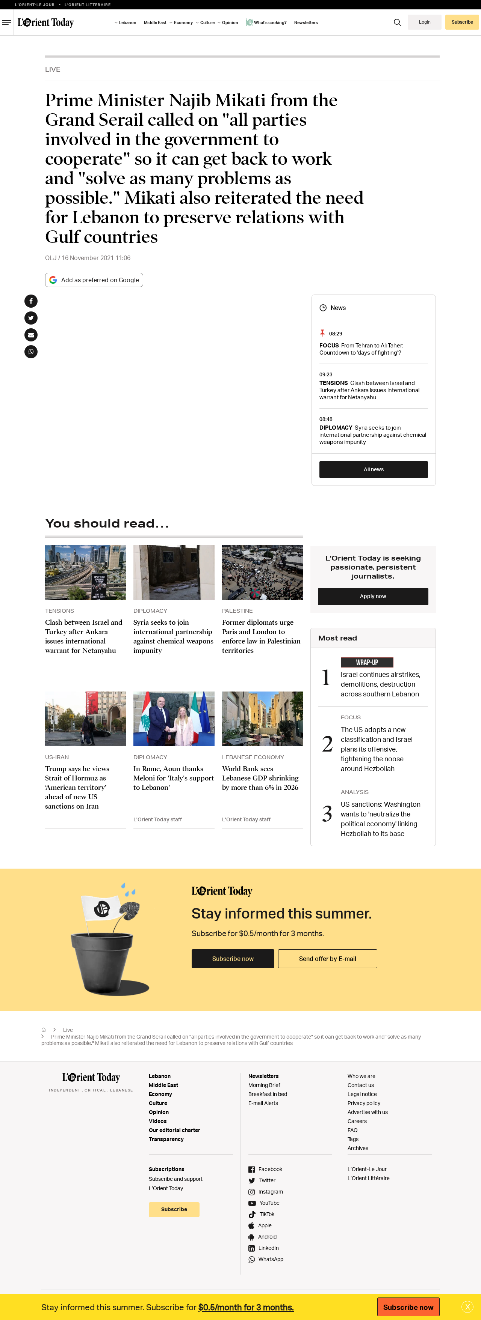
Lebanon (160, 1076)
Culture (158, 1103)
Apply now (373, 596)
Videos (158, 1121)
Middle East (163, 1085)
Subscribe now (233, 958)
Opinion (159, 1112)
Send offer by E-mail (327, 958)
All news (374, 469)
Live (53, 69)
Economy (160, 1094)
